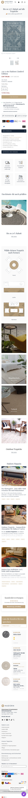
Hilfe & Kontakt (5, 727)
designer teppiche (6, 581)
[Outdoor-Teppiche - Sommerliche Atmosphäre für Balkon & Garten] (13, 515)
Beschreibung (7, 131)
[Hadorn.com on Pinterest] (9, 720)
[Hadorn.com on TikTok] (11, 720)
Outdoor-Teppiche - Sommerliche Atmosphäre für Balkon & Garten (13, 528)
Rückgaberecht (5, 760)
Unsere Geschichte (6, 733)
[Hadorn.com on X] (14, 720)
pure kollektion (14, 583)
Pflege (3, 747)
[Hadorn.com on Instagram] (7, 720)
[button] (12, 695)
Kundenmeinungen (7, 735)
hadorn (3, 499)
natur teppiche (19, 581)
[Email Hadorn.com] (2, 720)
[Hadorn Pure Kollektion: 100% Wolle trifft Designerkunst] (13, 557)
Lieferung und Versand (10, 152)
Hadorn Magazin (14, 463)
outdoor (17, 539)
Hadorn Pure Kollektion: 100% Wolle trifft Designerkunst (12, 570)
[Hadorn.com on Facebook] (5, 720)
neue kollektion (5, 583)
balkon (3, 539)
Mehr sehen (14, 236)
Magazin (4, 737)
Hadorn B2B (5, 729)
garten (8, 539)
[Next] (18, 58)
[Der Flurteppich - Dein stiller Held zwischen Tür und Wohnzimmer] (13, 476)
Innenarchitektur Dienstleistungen (10, 749)
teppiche (18, 499)
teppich (12, 499)
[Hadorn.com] (7, 2)
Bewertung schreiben (14, 606)
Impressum (4, 731)
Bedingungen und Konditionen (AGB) (11, 758)
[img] (6, 626)
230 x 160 (4, 89)
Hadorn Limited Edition (15, 137)
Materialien (4, 743)
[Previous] (10, 58)
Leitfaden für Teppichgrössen (9, 745)
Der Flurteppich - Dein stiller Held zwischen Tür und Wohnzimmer (13, 489)
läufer (8, 499)
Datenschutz (5, 755)
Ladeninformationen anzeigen (10, 111)
